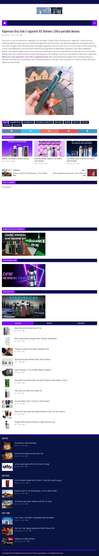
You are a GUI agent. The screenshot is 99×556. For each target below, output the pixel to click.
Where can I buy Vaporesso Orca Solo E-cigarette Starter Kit (26, 57)
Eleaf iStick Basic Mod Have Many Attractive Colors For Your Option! (40, 412)
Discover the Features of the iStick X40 (29, 454)
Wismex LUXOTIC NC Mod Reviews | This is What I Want (36, 491)
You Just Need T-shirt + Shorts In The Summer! (32, 401)
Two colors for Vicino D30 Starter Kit (28, 391)
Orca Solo (58, 122)
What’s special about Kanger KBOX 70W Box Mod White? (36, 339)
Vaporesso (17, 125)
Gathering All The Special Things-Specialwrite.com (32, 553)
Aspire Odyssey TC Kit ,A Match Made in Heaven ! (33, 370)
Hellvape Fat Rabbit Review (25, 539)
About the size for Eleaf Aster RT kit (28, 328)
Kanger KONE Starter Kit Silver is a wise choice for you (35, 422)
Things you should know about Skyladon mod (32, 349)
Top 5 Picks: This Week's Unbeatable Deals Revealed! (34, 518)
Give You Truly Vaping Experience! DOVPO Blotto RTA (35, 528)
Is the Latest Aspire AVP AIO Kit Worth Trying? (32, 464)
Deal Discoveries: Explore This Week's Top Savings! (48, 160)
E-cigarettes (28, 122)
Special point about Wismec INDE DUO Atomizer (32, 359)
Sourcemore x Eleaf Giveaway (25, 443)
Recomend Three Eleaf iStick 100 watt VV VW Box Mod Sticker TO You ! (41, 380)
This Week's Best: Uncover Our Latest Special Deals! (80, 160)
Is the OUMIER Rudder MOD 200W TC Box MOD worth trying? (38, 480)
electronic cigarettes (44, 122)
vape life (85, 122)
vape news (7, 125)
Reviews (67, 122)
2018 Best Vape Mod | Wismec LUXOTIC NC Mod (33, 501)
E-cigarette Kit (15, 122)
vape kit (76, 122)
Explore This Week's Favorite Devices (15, 159)
